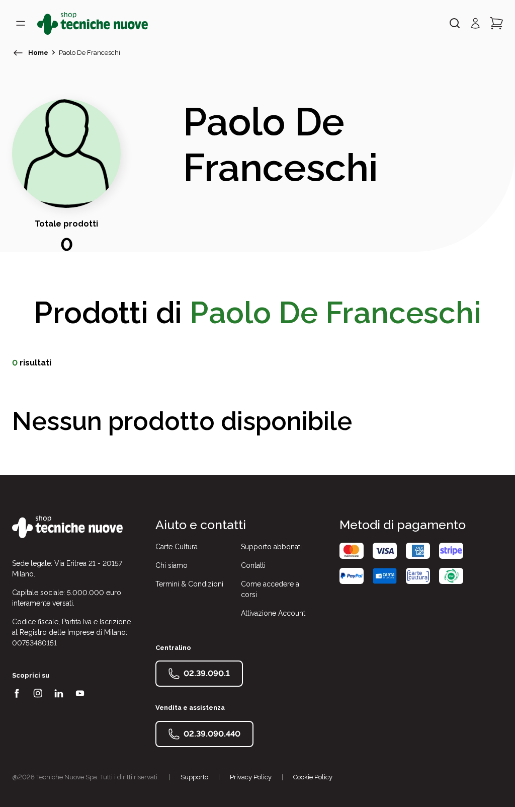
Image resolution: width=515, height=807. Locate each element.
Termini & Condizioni (189, 584)
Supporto (194, 777)
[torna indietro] (18, 53)
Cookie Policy (312, 777)
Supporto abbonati (271, 547)
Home (38, 52)
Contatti (253, 565)
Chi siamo (171, 565)
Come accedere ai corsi (271, 589)
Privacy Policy (251, 777)
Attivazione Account (273, 613)
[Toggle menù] (20, 23)
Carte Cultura (176, 547)
